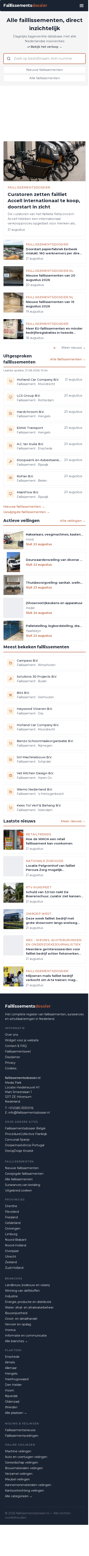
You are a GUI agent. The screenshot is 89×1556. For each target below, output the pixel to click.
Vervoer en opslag (18, 1324)
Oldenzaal (12, 1401)
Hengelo (11, 1373)
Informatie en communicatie (26, 1335)
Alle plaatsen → (16, 1413)
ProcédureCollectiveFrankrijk (26, 1134)
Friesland (11, 1217)
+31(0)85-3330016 (20, 1108)
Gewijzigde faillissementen (24, 1174)
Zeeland (11, 1262)
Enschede (12, 1357)
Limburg (11, 1234)
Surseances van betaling (22, 1185)
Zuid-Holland (14, 1268)
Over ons (11, 1035)
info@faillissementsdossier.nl (29, 1112)
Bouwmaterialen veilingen (24, 1468)
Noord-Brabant (15, 1240)
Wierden (11, 1407)
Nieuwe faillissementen (44, 70)
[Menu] (81, 5)
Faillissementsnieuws (20, 1430)
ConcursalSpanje (17, 1139)
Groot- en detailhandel (21, 1319)
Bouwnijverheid (16, 1313)
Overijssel (12, 1251)
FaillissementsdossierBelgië (25, 1128)
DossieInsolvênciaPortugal (24, 1145)
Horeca (10, 1330)
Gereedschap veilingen (21, 1462)
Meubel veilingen (17, 1479)
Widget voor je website (22, 1040)
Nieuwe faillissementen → (24, 506)
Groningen (12, 1228)
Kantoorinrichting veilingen (24, 1490)
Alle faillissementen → (68, 359)
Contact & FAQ (16, 1046)
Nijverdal (11, 1396)
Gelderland (12, 1223)
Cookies (10, 1068)
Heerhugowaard (17, 1379)
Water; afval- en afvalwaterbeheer (29, 1307)
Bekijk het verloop (46, 47)
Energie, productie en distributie (28, 1302)
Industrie (11, 1296)
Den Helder (13, 1385)
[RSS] (54, 347)
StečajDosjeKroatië (19, 1151)
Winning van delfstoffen (22, 1291)
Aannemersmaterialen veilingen (28, 1485)
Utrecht (10, 1256)
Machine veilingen (18, 1451)
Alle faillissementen (44, 78)
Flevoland (12, 1212)
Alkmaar (11, 1368)
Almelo (10, 1362)
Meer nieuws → (73, 348)
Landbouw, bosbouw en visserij (27, 1285)
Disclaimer (12, 1057)
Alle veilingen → (73, 521)
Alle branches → (16, 1341)
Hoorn (9, 1390)
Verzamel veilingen (18, 1474)
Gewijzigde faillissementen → (26, 512)
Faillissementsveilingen (21, 1436)
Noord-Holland (15, 1245)
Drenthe (11, 1206)
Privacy (10, 1063)
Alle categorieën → (18, 1496)
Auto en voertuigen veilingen (26, 1457)
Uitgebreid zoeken (18, 1190)
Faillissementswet (18, 1051)
